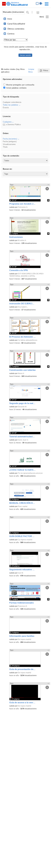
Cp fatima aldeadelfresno (27, 340)
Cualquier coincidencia (12, 102)
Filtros (45, 70)
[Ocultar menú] (44, 17)
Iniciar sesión (25, 55)
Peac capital (22, 506)
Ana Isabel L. (23, 307)
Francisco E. (22, 606)
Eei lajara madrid (24, 639)
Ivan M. (20, 573)
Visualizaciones (9, 144)
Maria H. (21, 373)
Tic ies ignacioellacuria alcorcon (30, 473)
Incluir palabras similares (16, 88)
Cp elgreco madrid (25, 540)
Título (5, 147)
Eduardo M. (22, 407)
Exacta (6, 107)
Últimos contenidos (15, 29)
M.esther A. (22, 240)
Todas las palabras (10, 105)
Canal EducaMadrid (16, 24)
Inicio (9, 19)
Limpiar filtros (31, 70)
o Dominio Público (12, 124)
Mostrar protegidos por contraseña (20, 85)
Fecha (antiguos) (10, 141)
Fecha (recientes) (10, 139)
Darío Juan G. (23, 440)
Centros (10, 34)
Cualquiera (7, 122)
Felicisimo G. (23, 207)
